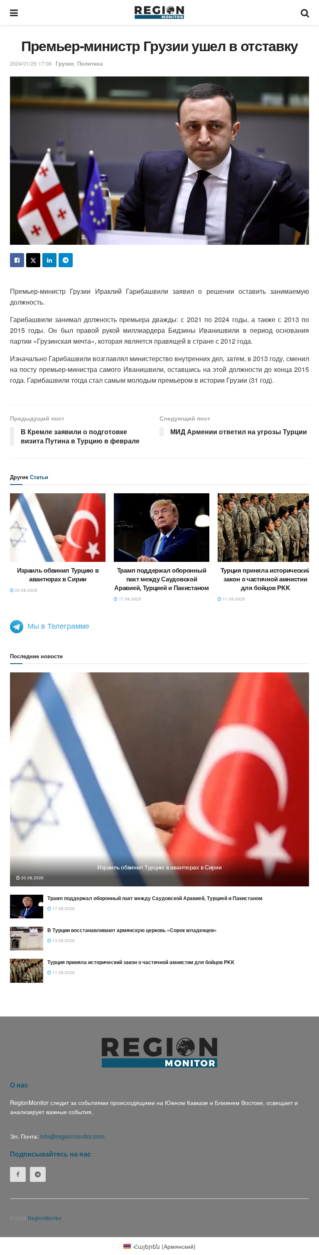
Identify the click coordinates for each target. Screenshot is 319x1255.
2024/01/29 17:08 (31, 63)
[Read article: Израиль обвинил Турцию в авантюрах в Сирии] (58, 527)
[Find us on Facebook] (18, 1174)
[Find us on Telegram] (38, 1174)
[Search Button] (305, 12)
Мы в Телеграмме (58, 625)
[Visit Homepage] (159, 12)
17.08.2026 (129, 599)
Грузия (65, 63)
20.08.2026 (25, 590)
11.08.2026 (233, 599)
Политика (90, 63)
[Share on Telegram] (66, 260)
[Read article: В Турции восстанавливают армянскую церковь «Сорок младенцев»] (26, 938)
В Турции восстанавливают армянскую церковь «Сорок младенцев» (132, 930)
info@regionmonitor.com (72, 1136)
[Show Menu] (14, 12)
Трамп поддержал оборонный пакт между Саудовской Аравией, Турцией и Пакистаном (161, 579)
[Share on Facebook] (17, 260)
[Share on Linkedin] (49, 260)
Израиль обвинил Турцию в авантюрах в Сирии (58, 574)
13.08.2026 (63, 940)
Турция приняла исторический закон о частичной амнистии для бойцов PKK (266, 579)
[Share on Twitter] (33, 260)
